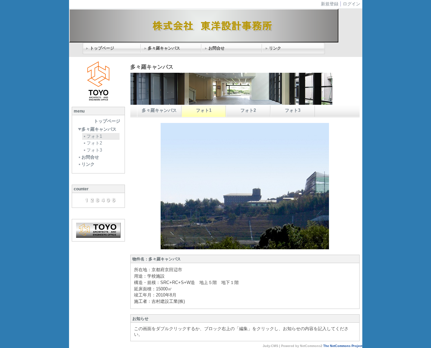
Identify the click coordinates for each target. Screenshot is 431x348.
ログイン (351, 3)
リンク (275, 48)
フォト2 (94, 143)
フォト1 (94, 136)
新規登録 (329, 3)
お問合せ (216, 48)
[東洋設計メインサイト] (98, 230)
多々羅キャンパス (164, 48)
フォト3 (94, 150)
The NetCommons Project (342, 346)
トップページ (102, 48)
